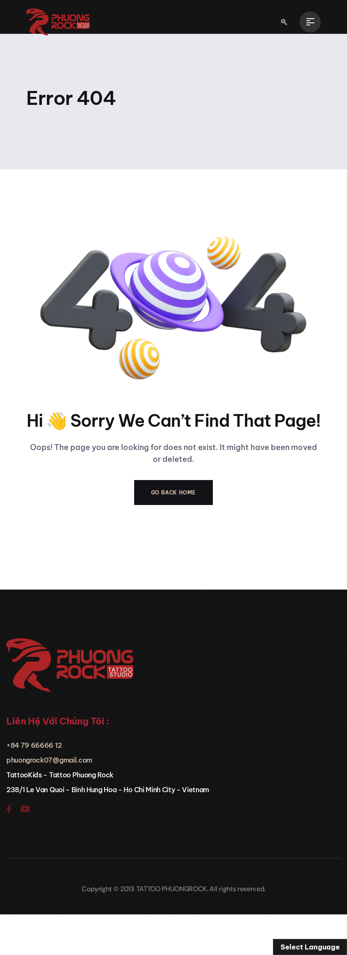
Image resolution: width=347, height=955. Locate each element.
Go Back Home (173, 492)
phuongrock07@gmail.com (49, 760)
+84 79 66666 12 (33, 745)
